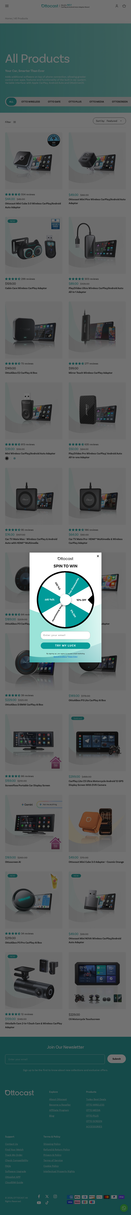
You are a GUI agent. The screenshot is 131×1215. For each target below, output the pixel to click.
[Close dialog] (98, 556)
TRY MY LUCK (65, 645)
